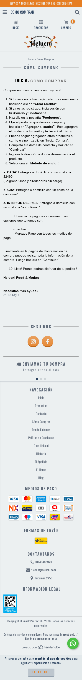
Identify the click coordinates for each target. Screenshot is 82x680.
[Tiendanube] (41, 648)
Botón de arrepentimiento (41, 638)
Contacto (41, 413)
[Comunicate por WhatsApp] (73, 643)
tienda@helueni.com (43, 569)
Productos (41, 405)
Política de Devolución (41, 437)
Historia (41, 453)
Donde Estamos (41, 429)
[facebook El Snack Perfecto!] (47, 341)
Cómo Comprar (41, 421)
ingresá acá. (67, 634)
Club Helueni (41, 445)
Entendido (41, 672)
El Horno (41, 469)
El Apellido (41, 461)
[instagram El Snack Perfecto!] (33, 341)
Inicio (31, 59)
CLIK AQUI (11, 295)
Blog (41, 477)
